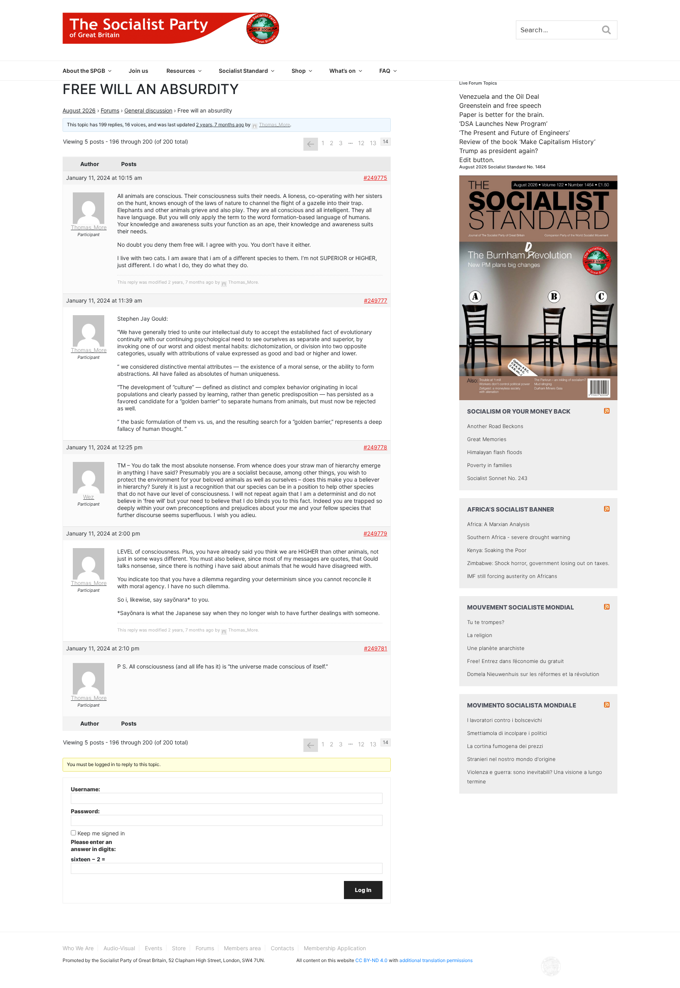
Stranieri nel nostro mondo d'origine (511, 759)
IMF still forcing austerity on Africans (512, 576)
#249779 (375, 533)
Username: (85, 789)
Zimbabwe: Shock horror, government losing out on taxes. (538, 563)
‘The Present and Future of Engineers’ (514, 133)
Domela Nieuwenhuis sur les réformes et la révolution (533, 674)
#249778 (375, 447)
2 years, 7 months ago (220, 124)
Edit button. (476, 160)
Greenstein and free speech (500, 105)
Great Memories (486, 439)
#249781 (375, 648)
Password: (85, 811)
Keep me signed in (101, 833)
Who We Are (78, 948)
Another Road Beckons (495, 426)
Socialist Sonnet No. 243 (497, 478)
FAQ (384, 70)
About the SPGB (84, 70)
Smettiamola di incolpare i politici (507, 733)
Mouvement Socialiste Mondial (520, 607)
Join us (138, 70)
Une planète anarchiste (496, 648)
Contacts (282, 948)
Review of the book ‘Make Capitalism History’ (527, 142)
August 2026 (79, 110)
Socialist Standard (243, 70)
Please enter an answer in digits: (93, 845)
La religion (479, 635)
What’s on (342, 70)
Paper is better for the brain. (501, 114)
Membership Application (335, 948)
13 (373, 143)
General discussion (148, 110)
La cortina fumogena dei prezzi (505, 746)
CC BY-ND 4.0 (371, 960)
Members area (242, 948)
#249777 (375, 300)
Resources (180, 70)
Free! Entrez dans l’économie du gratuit (515, 661)
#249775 (375, 177)
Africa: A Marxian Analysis (498, 524)
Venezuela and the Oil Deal (499, 96)
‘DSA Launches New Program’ (503, 123)
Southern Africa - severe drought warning (518, 537)
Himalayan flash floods (494, 452)
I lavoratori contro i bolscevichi (504, 720)
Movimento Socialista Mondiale (521, 705)
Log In (363, 889)
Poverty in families (489, 465)
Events (153, 948)
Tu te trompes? (485, 622)
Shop (299, 70)
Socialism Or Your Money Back (519, 411)
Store (179, 948)
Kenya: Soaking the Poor (497, 550)
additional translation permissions (436, 960)
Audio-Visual (119, 948)
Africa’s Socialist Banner (510, 509)
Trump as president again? (498, 151)
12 (361, 143)
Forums (110, 110)
